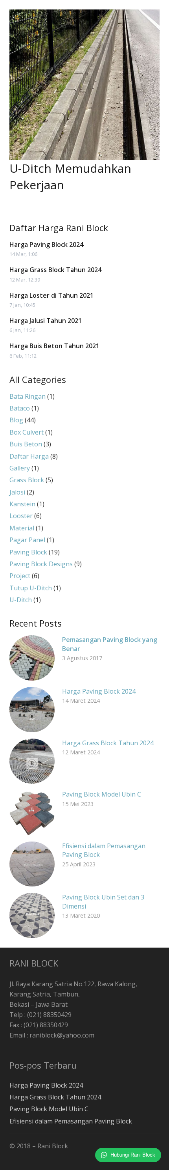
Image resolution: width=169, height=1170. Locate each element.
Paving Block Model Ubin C (101, 794)
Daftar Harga (29, 456)
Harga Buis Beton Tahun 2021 (54, 345)
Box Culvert (26, 432)
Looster (21, 515)
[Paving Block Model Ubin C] (32, 812)
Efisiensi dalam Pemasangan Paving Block (70, 1121)
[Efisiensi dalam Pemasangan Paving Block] (32, 864)
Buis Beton (25, 444)
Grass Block (26, 480)
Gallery (19, 468)
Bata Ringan (27, 396)
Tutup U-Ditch (30, 588)
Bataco (19, 408)
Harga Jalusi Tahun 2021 (45, 320)
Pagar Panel (27, 540)
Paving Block (28, 552)
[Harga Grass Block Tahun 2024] (32, 761)
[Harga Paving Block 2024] (32, 709)
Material (21, 528)
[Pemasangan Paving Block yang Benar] (32, 658)
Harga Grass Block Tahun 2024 (55, 269)
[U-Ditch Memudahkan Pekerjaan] (84, 84)
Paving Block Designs (41, 564)
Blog (16, 420)
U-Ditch (20, 599)
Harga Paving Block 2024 (46, 244)
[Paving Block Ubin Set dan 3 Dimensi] (32, 915)
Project (19, 575)
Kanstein (22, 504)
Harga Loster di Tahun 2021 (51, 295)
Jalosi (17, 492)
